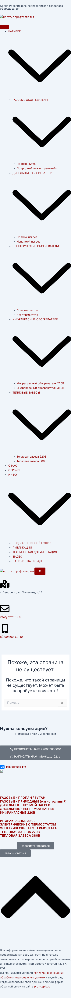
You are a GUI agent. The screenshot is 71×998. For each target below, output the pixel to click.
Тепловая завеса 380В (31, 461)
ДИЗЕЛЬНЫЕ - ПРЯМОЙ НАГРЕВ (25, 805)
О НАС (12, 465)
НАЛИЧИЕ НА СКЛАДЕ (27, 561)
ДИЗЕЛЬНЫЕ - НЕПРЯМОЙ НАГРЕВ (27, 809)
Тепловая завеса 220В (31, 456)
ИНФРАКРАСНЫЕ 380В (18, 821)
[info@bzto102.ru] (4, 608)
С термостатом (27, 310)
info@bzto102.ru (10, 617)
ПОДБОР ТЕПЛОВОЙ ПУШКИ (31, 543)
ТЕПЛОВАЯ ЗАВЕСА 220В (20, 832)
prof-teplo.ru (42, 986)
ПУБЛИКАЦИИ (22, 547)
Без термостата (27, 315)
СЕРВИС (14, 470)
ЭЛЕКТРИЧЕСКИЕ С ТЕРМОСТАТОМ (28, 824)
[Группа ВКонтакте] (35, 767)
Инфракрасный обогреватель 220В (40, 383)
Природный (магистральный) (37, 168)
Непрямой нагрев (28, 241)
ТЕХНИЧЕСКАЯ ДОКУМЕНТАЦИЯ (34, 552)
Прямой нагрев (27, 237)
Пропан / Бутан (27, 164)
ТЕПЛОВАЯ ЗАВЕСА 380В (20, 835)
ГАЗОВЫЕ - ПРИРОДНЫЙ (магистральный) (33, 801)
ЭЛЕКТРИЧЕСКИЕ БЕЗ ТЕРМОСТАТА (28, 828)
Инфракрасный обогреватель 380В (40, 388)
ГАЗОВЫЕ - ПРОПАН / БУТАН (22, 798)
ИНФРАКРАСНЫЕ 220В (17, 812)
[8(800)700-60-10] (4, 628)
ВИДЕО (17, 556)
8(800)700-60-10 (11, 637)
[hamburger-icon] (4, 27)
